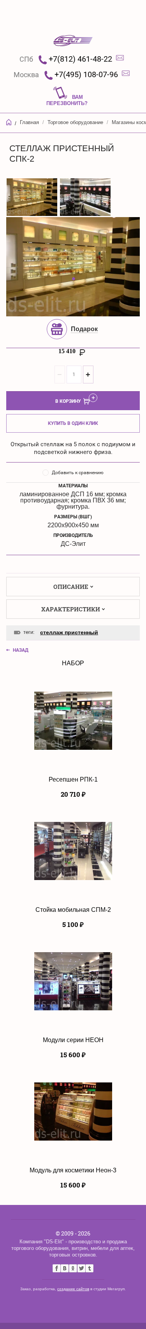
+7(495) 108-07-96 (86, 74)
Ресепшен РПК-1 (73, 779)
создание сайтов (73, 1289)
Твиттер (81, 1268)
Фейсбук (57, 1268)
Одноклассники (73, 1268)
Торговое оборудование (75, 122)
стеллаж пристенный (69, 632)
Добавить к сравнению (78, 472)
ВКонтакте (65, 1268)
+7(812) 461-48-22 (80, 59)
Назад (20, 650)
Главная (29, 122)
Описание (70, 586)
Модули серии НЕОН (73, 1040)
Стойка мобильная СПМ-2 (73, 909)
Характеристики (70, 609)
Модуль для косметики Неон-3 (73, 1170)
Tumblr (89, 1268)
